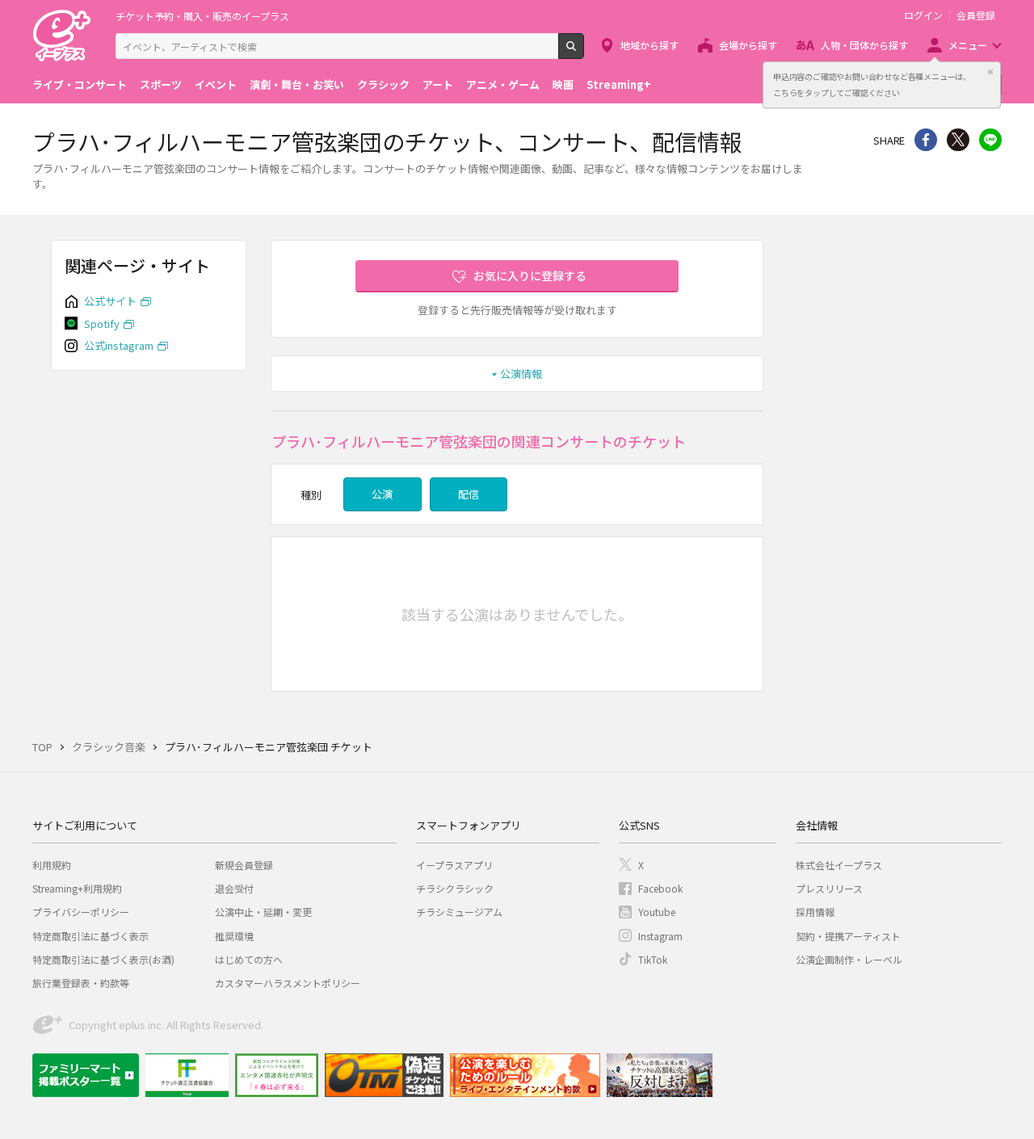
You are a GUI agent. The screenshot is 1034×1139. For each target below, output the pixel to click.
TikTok (652, 959)
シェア (925, 139)
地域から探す (649, 45)
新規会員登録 (244, 865)
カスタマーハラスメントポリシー (287, 983)
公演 (382, 494)
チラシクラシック (455, 888)
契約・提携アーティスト (848, 936)
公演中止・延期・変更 (263, 911)
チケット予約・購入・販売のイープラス (202, 16)
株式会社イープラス (839, 865)
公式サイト (110, 301)
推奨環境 (234, 936)
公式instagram (118, 345)
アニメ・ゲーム (503, 84)
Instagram (660, 936)
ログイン (923, 15)
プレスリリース (829, 888)
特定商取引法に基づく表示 (90, 936)
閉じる (990, 71)
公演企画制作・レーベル (849, 959)
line (990, 139)
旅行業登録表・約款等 (80, 983)
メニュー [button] (967, 45)
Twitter (958, 139)
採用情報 (815, 911)
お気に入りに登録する (529, 275)
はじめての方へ (249, 959)
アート (437, 84)
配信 (468, 494)
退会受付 (234, 888)
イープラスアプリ (454, 865)
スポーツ (161, 84)
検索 (583, 52)
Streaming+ (618, 84)
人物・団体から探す (864, 45)
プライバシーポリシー (80, 911)
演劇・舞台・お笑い (297, 84)
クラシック (383, 84)
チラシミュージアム (459, 911)
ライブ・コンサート (79, 84)
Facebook (660, 888)
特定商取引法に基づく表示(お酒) (103, 959)
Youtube (656, 911)
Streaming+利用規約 (77, 888)
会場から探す (748, 45)
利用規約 (51, 865)
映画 (563, 84)
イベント (216, 84)
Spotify (102, 323)
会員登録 (975, 15)
